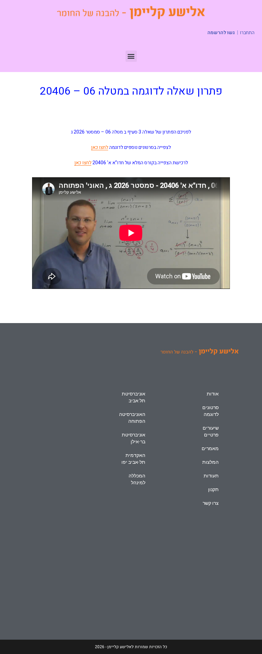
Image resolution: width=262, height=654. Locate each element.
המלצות (210, 462)
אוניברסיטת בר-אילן (133, 438)
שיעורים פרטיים (211, 431)
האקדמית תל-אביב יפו (133, 459)
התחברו (247, 32)
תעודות (211, 475)
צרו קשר (211, 503)
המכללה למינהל (137, 479)
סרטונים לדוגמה (210, 411)
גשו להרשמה (221, 32)
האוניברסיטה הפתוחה (132, 418)
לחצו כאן (99, 147)
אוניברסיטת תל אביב (133, 397)
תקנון (213, 489)
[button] (131, 56)
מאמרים (210, 448)
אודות (213, 393)
